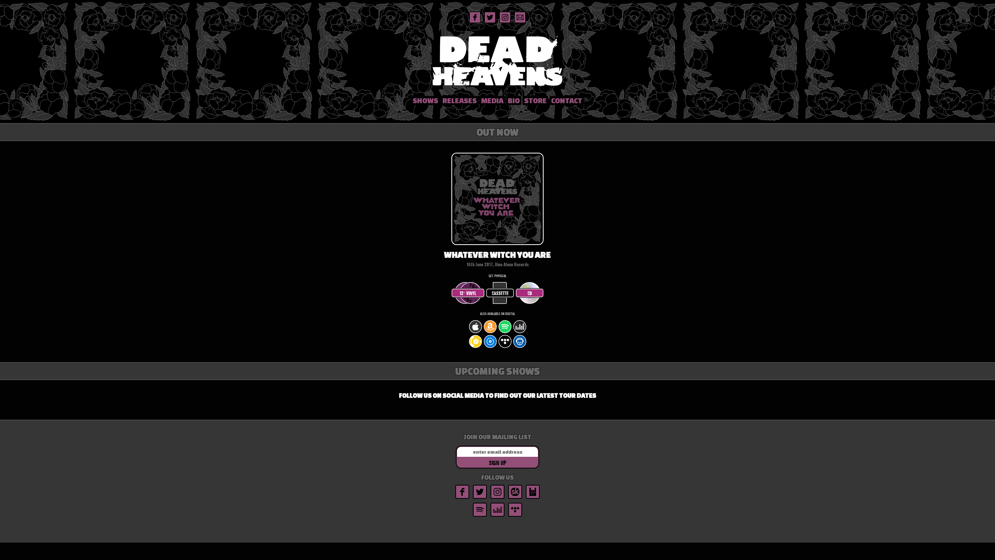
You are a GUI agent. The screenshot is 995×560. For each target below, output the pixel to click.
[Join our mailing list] (520, 22)
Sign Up (497, 463)
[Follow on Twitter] (490, 22)
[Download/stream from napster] (520, 347)
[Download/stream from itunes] (475, 332)
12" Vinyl (468, 293)
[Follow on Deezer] (497, 516)
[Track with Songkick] (515, 498)
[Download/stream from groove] (490, 347)
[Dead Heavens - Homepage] (497, 87)
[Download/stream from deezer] (520, 332)
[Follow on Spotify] (480, 516)
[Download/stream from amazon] (490, 332)
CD (530, 293)
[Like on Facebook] (475, 22)
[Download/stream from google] (475, 347)
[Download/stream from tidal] (505, 347)
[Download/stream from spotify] (505, 332)
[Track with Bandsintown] (532, 498)
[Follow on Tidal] (515, 516)
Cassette (500, 293)
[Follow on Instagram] (505, 22)
